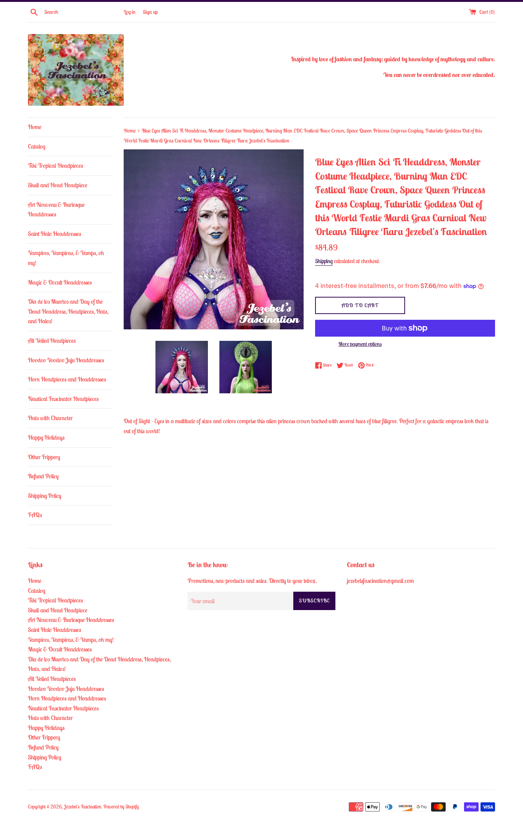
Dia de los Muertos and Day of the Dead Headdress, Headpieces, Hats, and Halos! (68, 311)
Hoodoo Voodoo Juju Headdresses (66, 360)
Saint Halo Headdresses (54, 233)
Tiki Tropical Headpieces (55, 165)
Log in (130, 11)
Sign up (150, 11)
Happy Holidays (46, 437)
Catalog (36, 146)
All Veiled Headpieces (52, 340)
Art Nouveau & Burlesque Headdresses (56, 209)
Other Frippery (44, 457)
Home (34, 127)
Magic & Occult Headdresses (60, 282)
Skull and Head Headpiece (57, 185)
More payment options (360, 343)
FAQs (35, 515)
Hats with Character (50, 418)
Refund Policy (43, 476)
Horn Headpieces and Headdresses (67, 379)
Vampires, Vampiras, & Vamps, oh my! (66, 258)
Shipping (324, 261)
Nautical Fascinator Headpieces (63, 399)
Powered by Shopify (121, 806)
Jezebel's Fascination (82, 806)
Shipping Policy (44, 495)
